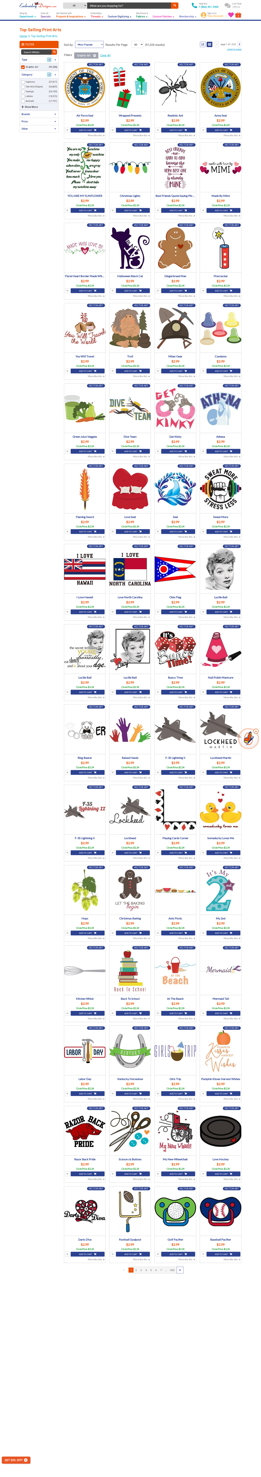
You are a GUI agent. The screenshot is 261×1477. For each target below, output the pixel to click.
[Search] (174, 5)
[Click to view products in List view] (203, 44)
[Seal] (175, 489)
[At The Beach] (175, 970)
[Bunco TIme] (175, 649)
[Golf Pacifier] (175, 1211)
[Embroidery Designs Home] (38, 5)
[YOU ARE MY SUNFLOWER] (84, 167)
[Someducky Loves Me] (220, 810)
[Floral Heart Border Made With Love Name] (84, 248)
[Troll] (130, 328)
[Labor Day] (84, 1051)
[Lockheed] (130, 810)
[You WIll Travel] (84, 328)
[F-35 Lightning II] (175, 729)
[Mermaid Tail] (220, 970)
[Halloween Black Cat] (130, 248)
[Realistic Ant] (175, 87)
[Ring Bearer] (84, 729)
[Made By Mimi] (220, 167)
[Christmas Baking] (130, 890)
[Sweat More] (220, 489)
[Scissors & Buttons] (130, 1131)
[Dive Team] (130, 408)
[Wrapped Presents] (130, 87)
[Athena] (220, 408)
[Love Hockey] (220, 1131)
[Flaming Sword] (84, 489)
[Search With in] (54, 52)
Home (23, 36)
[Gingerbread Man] (175, 248)
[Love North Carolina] (130, 569)
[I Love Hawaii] (84, 569)
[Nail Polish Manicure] (220, 649)
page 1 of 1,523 (228, 44)
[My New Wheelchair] (175, 1131)
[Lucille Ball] (220, 569)
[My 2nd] (220, 890)
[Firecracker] (220, 248)
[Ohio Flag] (175, 569)
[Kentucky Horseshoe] (130, 1051)
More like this (95, 135)
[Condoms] (220, 328)
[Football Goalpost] (130, 1211)
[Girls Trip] (175, 1051)
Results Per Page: (116, 45)
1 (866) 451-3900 (208, 7)
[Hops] (84, 890)
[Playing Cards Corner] (175, 810)
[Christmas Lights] (130, 167)
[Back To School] (130, 970)
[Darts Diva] (84, 1211)
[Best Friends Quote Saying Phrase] (175, 167)
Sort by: (68, 45)
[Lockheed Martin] (220, 729)
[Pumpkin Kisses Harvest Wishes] (220, 1051)
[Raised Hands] (130, 729)
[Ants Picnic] (175, 890)
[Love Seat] (130, 489)
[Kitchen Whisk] (84, 970)
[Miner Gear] (175, 328)
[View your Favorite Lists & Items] (231, 15)
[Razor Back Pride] (84, 1131)
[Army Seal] (220, 87)
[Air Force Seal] (84, 87)
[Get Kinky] (175, 408)
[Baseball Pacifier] (220, 1211)
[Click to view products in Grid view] (209, 44)
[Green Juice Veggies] (84, 408)
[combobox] (129, 5)
